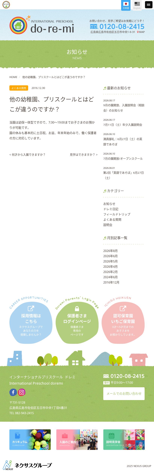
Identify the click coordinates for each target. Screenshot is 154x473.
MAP (142, 32)
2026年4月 (110, 267)
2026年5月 (110, 261)
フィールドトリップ (116, 214)
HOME (13, 77)
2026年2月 (110, 272)
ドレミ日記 (110, 209)
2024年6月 (110, 277)
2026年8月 (110, 251)
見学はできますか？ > (84, 154)
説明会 (107, 225)
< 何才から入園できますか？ (27, 154)
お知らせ (109, 204)
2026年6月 (110, 256)
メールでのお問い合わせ (124, 393)
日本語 (126, 8)
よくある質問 (112, 220)
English (137, 8)
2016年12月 (111, 282)
